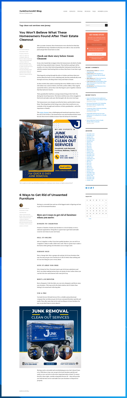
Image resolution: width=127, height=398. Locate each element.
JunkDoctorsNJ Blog (30, 11)
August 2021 (90, 160)
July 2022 (89, 143)
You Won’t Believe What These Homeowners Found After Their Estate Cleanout (48, 36)
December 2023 (90, 134)
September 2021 (91, 158)
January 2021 (90, 171)
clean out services (27, 58)
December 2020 (91, 172)
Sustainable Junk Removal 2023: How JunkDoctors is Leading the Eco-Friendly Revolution (96, 115)
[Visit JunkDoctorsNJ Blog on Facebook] (93, 188)
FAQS (94, 11)
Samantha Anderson (24, 49)
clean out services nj (27, 216)
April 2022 (89, 147)
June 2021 (89, 163)
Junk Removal (22, 212)
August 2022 (90, 141)
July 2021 (89, 161)
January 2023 (90, 137)
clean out (21, 55)
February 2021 (90, 169)
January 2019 (90, 175)
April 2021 (89, 166)
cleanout (21, 74)
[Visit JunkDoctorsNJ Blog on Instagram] (89, 188)
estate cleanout (44, 112)
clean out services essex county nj (25, 65)
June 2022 (89, 144)
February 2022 (90, 151)
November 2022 (90, 140)
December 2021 (90, 154)
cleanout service (28, 74)
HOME (65, 11)
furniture (30, 220)
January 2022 (90, 152)
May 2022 (89, 146)
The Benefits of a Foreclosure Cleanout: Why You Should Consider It (96, 75)
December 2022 (90, 138)
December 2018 (90, 177)
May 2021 (89, 164)
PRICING (80, 11)
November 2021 (90, 155)
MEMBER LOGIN (103, 11)
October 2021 (90, 157)
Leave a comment (23, 225)
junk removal (22, 222)
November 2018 (90, 178)
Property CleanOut (24, 53)
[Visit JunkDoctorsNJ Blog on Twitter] (91, 188)
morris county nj (28, 223)
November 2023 (90, 135)
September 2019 (91, 174)
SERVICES (72, 11)
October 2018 (90, 180)
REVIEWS (87, 11)
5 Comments (22, 76)
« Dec (90, 218)
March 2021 (89, 168)
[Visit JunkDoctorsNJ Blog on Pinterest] (86, 188)
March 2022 (89, 149)
